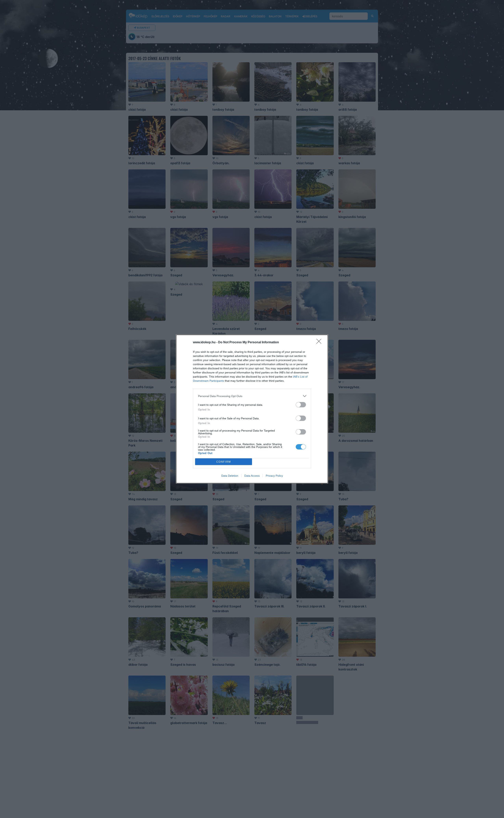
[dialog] (252, 409)
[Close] (320, 342)
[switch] (301, 404)
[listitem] (252, 396)
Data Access (252, 475)
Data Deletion (229, 475)
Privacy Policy (274, 475)
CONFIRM (223, 461)
